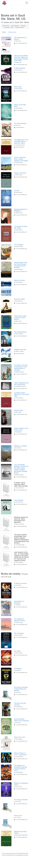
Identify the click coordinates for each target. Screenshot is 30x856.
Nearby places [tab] (12, 32)
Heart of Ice (18, 815)
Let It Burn (17, 651)
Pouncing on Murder (21, 799)
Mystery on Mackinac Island (21, 784)
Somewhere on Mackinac (19, 602)
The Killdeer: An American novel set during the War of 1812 (20, 767)
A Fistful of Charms (20, 583)
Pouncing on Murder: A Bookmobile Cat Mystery (21, 689)
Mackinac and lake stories (20, 832)
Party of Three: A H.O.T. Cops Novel (20, 754)
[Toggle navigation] (26, 2)
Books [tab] (4, 32)
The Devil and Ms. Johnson (20, 704)
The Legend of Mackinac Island (19, 619)
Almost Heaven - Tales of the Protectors (21, 720)
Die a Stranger (19, 633)
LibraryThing (20, 855)
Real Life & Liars (19, 737)
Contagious (18, 668)
